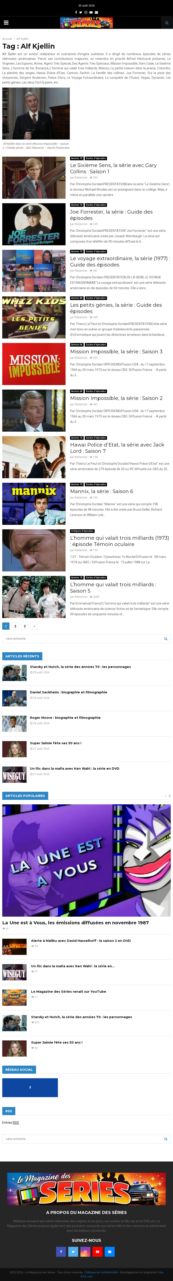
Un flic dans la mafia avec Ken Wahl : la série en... (73, 966)
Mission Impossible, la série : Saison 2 (116, 398)
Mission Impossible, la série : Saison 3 (116, 352)
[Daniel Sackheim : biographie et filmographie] (14, 698)
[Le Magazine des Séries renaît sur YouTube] (14, 998)
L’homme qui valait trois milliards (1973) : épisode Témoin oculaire (119, 541)
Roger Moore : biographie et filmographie (65, 718)
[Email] (110, 1252)
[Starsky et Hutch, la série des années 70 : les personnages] (14, 673)
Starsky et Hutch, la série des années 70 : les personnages (80, 667)
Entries (10, 1122)
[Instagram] (85, 1252)
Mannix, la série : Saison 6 (101, 491)
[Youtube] (97, 1252)
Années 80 (76, 298)
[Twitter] (73, 1252)
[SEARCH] (166, 638)
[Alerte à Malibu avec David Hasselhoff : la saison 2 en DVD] (14, 947)
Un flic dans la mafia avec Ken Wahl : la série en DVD (74, 769)
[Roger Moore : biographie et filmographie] (14, 724)
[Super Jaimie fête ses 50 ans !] (14, 749)
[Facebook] (61, 1252)
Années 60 (76, 344)
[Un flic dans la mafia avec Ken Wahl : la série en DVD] (14, 775)
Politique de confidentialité (101, 1272)
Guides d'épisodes (96, 158)
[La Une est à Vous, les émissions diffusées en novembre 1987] (86, 860)
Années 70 (76, 158)
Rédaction (81, 177)
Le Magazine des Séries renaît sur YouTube (68, 992)
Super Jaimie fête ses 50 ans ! (55, 743)
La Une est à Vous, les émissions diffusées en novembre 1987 (75, 922)
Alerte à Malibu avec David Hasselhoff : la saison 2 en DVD (81, 941)
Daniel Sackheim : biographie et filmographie (68, 692)
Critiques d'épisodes (82, 531)
